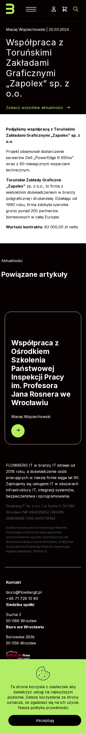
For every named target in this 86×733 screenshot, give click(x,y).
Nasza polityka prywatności (43, 707)
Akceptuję (45, 720)
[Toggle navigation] (31, 9)
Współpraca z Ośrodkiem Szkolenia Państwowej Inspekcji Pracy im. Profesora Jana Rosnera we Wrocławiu (41, 372)
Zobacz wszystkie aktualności (34, 107)
